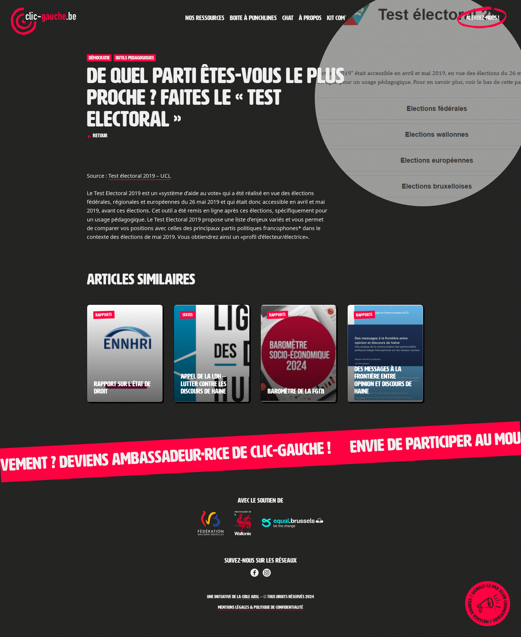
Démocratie (99, 58)
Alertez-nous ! (482, 18)
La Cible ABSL (248, 596)
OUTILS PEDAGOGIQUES (135, 58)
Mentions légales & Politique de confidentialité (260, 607)
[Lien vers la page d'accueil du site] (43, 17)
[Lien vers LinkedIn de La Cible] (267, 571)
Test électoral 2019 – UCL (139, 175)
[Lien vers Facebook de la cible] (254, 571)
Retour (99, 135)
